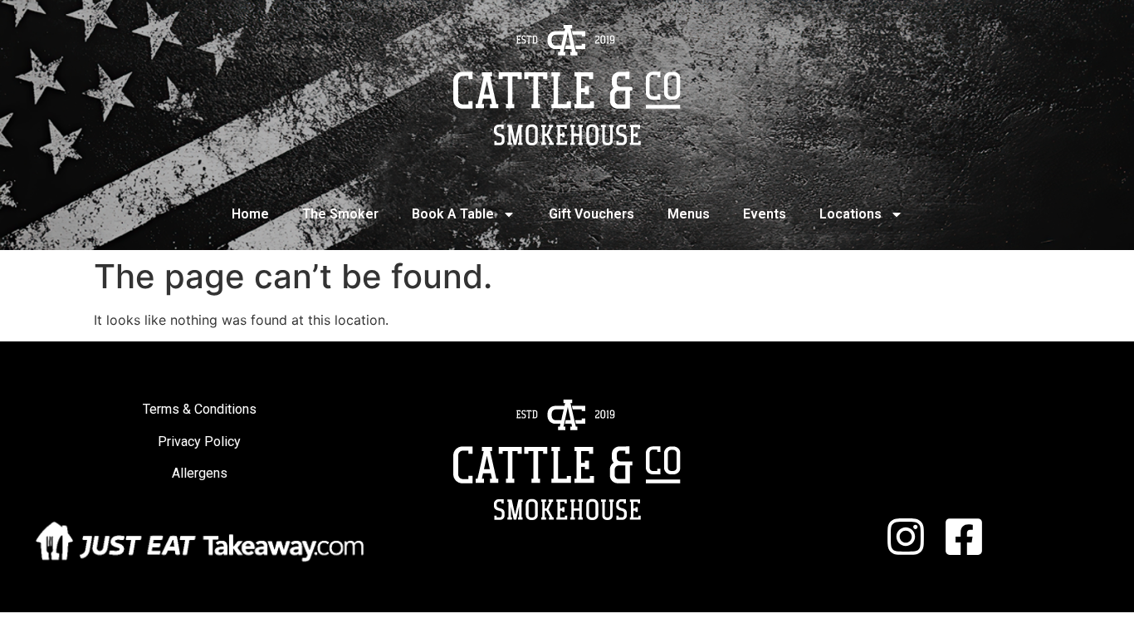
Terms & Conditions (200, 409)
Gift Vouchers (591, 214)
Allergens (199, 473)
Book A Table (453, 214)
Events (764, 214)
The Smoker (340, 214)
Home (250, 214)
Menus (688, 214)
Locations (850, 214)
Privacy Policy (199, 441)
